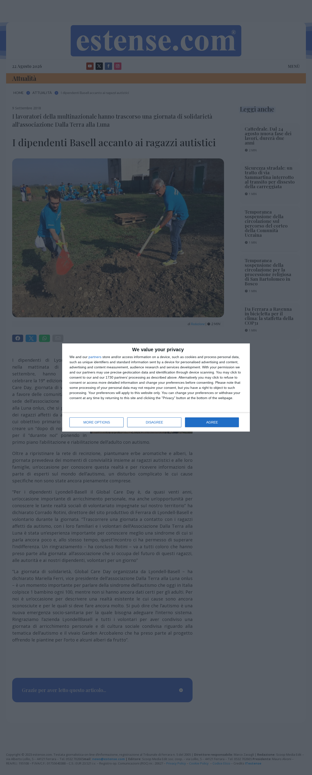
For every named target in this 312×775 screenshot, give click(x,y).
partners (94, 357)
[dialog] (156, 387)
